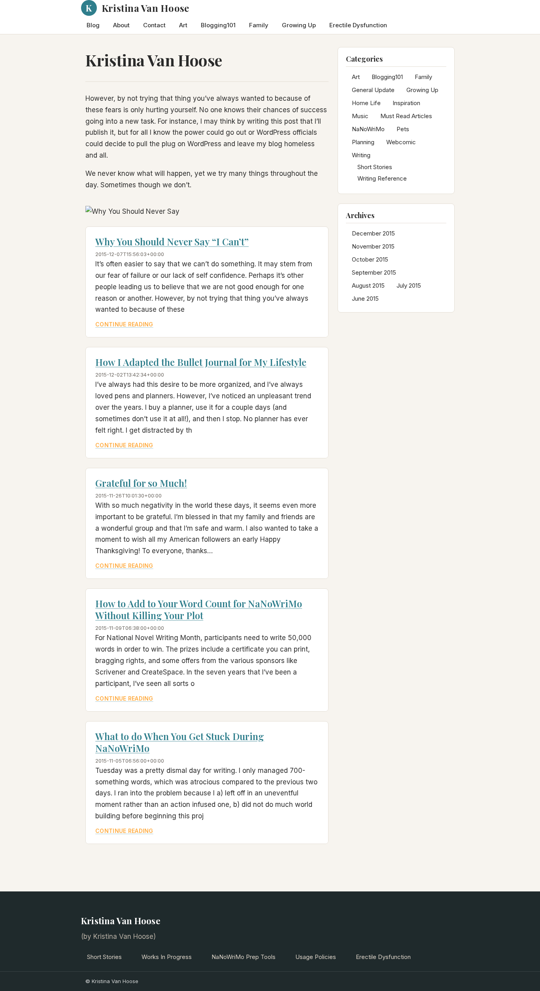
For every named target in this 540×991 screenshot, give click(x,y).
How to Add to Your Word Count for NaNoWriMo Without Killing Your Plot (198, 609)
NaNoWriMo (368, 129)
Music (360, 116)
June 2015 (365, 298)
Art (183, 25)
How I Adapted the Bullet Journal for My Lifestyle (200, 362)
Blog (93, 25)
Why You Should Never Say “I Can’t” (172, 241)
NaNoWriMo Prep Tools (243, 957)
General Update (373, 90)
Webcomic (401, 142)
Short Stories (374, 167)
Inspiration (406, 103)
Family (258, 25)
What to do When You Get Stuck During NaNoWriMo (179, 742)
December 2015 (373, 233)
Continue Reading (124, 324)
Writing (361, 155)
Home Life (366, 103)
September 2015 (374, 272)
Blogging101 (218, 25)
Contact (154, 25)
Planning (363, 142)
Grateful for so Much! (141, 483)
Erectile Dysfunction (358, 25)
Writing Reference (382, 178)
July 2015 (409, 285)
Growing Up (299, 25)
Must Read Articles (406, 116)
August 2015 (368, 285)
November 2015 (373, 246)
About (121, 25)
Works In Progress (167, 957)
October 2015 (370, 259)
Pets (403, 129)
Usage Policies (315, 957)
